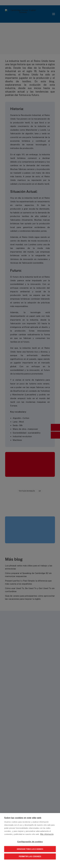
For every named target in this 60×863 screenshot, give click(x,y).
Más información (47, 834)
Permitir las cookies (30, 856)
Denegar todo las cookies (30, 849)
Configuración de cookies (30, 842)
